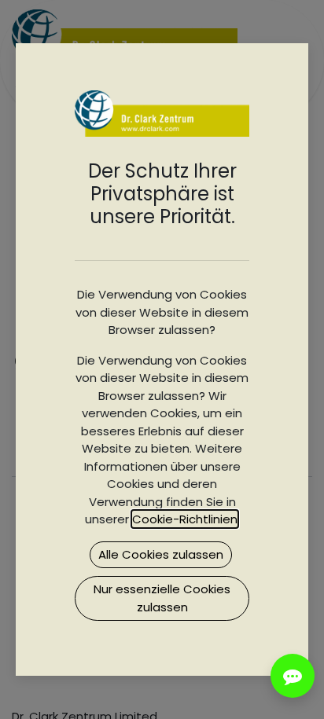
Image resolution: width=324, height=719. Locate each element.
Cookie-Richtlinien (184, 519)
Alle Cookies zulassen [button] (160, 554)
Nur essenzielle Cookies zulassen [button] (162, 598)
